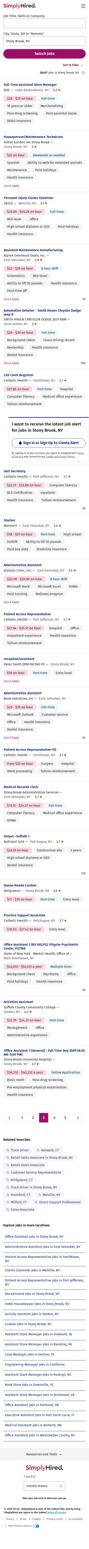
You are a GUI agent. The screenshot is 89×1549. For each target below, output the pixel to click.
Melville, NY (51, 1195)
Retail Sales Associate (27, 1165)
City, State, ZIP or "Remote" (23, 34)
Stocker (9, 520)
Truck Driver (20, 1150)
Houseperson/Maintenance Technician (33, 137)
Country (29, 1476)
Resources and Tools (41, 1454)
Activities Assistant (18, 1002)
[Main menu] (83, 6)
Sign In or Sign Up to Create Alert (51, 443)
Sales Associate (22, 1210)
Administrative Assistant (23, 565)
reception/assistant (19, 659)
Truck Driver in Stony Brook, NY (34, 1187)
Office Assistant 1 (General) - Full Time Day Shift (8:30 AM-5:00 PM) (44, 1052)
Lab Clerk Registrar (19, 375)
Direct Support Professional (60, 1202)
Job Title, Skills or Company (24, 16)
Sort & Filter (71, 65)
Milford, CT (19, 1202)
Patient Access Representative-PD (30, 750)
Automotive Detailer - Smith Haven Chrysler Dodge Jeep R (42, 312)
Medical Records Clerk (21, 787)
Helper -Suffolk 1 (16, 836)
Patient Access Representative (27, 614)
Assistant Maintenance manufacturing (33, 250)
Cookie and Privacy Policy (60, 456)
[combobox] (44, 23)
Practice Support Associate (24, 915)
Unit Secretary (14, 471)
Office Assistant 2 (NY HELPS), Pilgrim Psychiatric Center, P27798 (41, 946)
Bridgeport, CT (22, 1180)
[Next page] (77, 1117)
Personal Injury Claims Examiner (28, 198)
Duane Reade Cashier (20, 885)
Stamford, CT (20, 1195)
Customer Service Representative (36, 1172)
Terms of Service (56, 1512)
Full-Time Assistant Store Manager (30, 85)
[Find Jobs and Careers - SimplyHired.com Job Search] (19, 6)
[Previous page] (9, 1117)
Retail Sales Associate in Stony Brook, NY (42, 1158)
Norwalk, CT (50, 1150)
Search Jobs (45, 53)
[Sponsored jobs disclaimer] (83, 72)
